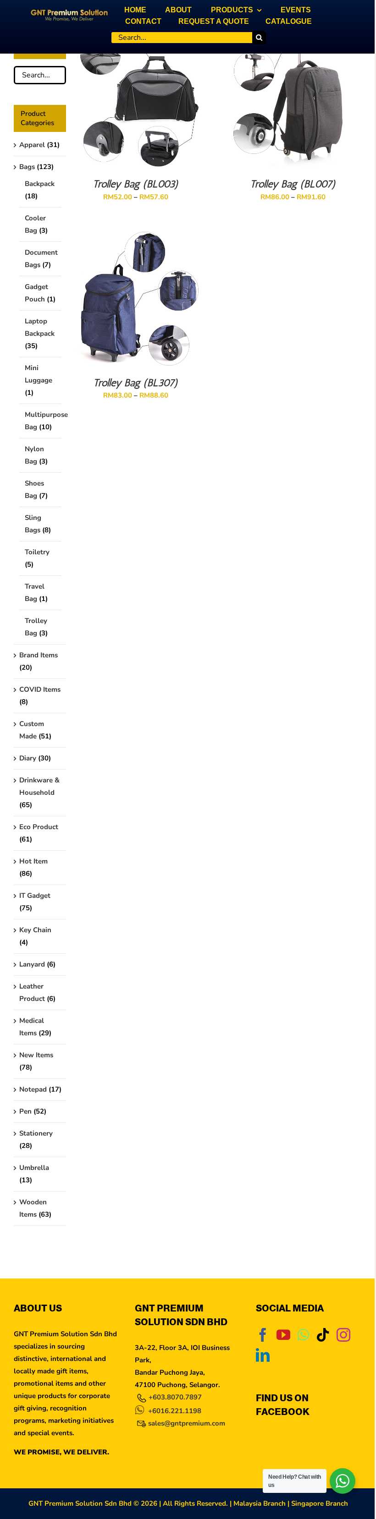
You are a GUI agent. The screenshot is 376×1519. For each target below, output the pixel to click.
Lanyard (32, 964)
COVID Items (40, 689)
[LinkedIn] (263, 1355)
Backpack (40, 183)
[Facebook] (263, 1335)
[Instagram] (343, 1335)
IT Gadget (34, 895)
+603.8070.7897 (175, 1397)
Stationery (36, 1133)
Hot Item (33, 861)
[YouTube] (283, 1335)
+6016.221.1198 (174, 1410)
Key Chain (35, 929)
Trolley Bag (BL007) (293, 184)
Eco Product (38, 826)
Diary (27, 758)
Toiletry (37, 552)
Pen (25, 1111)
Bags (27, 166)
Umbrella (34, 1167)
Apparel (32, 144)
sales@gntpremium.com (186, 1423)
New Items (36, 1055)
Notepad (33, 1089)
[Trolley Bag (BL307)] (135, 236)
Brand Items (38, 655)
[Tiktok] (323, 1335)
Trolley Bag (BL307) (135, 383)
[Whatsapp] (303, 1335)
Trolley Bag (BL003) (135, 184)
